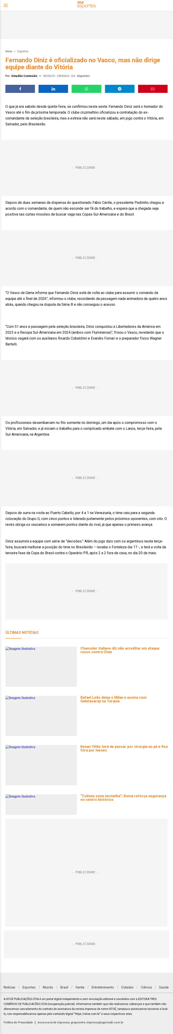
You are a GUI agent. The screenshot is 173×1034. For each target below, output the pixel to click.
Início (8, 51)
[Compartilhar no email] (153, 89)
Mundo (48, 987)
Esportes (22, 51)
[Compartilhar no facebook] (20, 89)
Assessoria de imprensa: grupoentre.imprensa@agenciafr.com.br (80, 1022)
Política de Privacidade (18, 1022)
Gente (79, 987)
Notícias (9, 987)
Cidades (127, 987)
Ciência (146, 987)
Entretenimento (103, 987)
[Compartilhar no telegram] (119, 89)
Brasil (64, 987)
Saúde (164, 987)
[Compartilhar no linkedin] (53, 89)
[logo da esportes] (86, 5)
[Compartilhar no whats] (86, 89)
